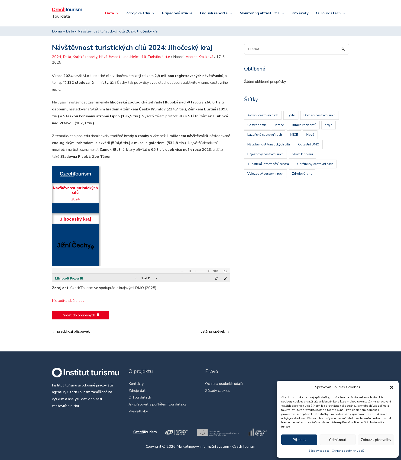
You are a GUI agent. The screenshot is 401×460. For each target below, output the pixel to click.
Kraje (328, 124)
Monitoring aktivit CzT (260, 13)
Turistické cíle (159, 56)
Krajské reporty (85, 56)
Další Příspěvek (215, 331)
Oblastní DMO (308, 144)
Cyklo (291, 115)
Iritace (279, 124)
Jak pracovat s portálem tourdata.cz (158, 404)
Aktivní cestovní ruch (262, 115)
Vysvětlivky (138, 411)
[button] (391, 387)
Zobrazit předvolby (376, 439)
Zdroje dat (137, 390)
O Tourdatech (328, 13)
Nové (310, 134)
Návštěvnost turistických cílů (122, 56)
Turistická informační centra (268, 163)
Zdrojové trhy (138, 13)
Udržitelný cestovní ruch (315, 163)
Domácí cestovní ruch (320, 115)
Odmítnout (337, 439)
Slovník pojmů (302, 154)
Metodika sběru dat (68, 300)
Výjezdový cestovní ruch (265, 173)
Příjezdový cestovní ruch (265, 154)
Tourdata (61, 16)
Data (109, 13)
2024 (56, 56)
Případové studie (177, 13)
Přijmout (299, 439)
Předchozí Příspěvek (71, 331)
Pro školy (300, 13)
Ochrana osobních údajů (348, 451)
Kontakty (136, 383)
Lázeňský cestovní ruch (264, 134)
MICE (294, 134)
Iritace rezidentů (304, 124)
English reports (214, 13)
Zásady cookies (319, 451)
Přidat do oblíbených (78, 315)
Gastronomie (257, 124)
